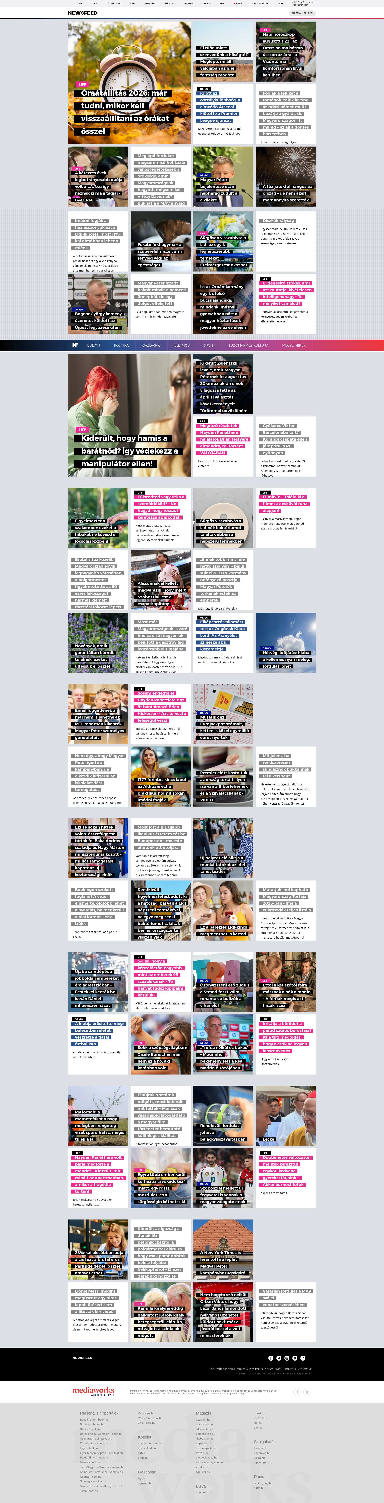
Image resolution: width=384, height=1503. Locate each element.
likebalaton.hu (205, 1438)
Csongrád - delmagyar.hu (96, 1438)
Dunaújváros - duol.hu (94, 1443)
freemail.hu (261, 1448)
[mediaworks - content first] (93, 1392)
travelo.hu (202, 1452)
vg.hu (141, 1478)
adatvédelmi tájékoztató (222, 1369)
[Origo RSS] (302, 1358)
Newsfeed (149, 3)
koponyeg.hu (262, 1452)
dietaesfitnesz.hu (206, 1457)
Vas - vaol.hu (146, 1413)
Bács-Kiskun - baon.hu (94, 1419)
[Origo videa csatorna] (294, 1358)
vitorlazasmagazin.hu (209, 1462)
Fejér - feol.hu (89, 1448)
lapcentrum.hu (263, 1462)
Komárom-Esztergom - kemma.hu (101, 1471)
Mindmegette (113, 3)
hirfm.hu (259, 1487)
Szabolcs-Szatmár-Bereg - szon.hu (102, 1486)
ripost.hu (259, 1413)
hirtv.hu (142, 1452)
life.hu (258, 1422)
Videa (132, 3)
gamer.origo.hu (205, 1433)
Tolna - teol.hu (89, 1490)
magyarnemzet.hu (149, 1443)
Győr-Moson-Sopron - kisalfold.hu (101, 1452)
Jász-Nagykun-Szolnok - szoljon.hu (102, 1467)
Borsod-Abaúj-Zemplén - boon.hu (101, 1433)
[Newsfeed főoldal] (83, 1358)
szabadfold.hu (147, 1448)
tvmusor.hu (203, 1471)
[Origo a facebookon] (270, 1358)
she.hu (258, 1427)
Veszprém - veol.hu (150, 1418)
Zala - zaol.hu (146, 1422)
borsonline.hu (204, 1492)
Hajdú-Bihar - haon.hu (94, 1457)
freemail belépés (302, 13)
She (222, 3)
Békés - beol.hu (90, 1429)
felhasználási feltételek (250, 1369)
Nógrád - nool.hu (90, 1476)
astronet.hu (203, 1419)
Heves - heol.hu (90, 1462)
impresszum (289, 1369)
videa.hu (259, 1457)
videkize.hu (203, 1467)
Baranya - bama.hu (92, 1424)
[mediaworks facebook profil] (297, 1392)
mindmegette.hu (206, 1448)
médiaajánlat (304, 1369)
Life (94, 3)
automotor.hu (204, 1424)
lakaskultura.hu (205, 1429)
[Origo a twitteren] (278, 1358)
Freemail (170, 3)
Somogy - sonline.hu (93, 1481)
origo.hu (143, 1457)
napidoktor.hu (204, 1443)
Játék (280, 3)
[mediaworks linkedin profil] (307, 1392)
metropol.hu (261, 1418)
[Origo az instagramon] (286, 1358)
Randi (239, 3)
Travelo (188, 3)
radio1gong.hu (263, 1483)
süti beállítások (273, 1369)
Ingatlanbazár (259, 3)
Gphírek (206, 3)
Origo (80, 3)
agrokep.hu (145, 1483)
